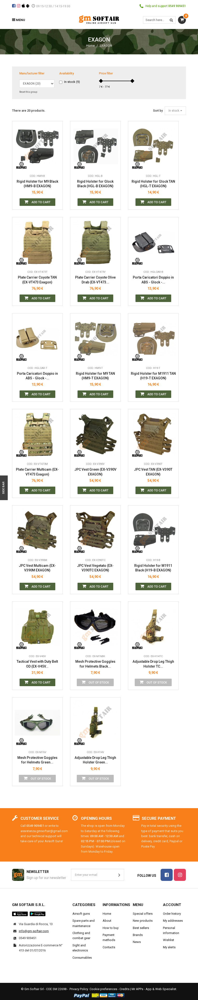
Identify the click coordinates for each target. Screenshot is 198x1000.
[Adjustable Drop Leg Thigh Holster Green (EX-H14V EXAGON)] (95, 722)
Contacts (109, 947)
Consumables (82, 957)
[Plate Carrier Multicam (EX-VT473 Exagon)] (37, 434)
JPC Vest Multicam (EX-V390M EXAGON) (37, 568)
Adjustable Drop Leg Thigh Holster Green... (95, 760)
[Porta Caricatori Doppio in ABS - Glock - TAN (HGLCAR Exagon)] (37, 338)
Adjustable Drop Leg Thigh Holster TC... (153, 664)
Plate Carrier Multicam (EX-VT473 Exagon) (37, 472)
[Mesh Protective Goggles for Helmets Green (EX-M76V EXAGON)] (37, 722)
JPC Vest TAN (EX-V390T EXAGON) (153, 472)
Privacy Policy (79, 989)
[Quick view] (55, 142)
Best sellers (141, 928)
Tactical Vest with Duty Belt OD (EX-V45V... (37, 664)
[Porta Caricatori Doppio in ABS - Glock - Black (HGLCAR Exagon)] (153, 242)
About (107, 920)
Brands (138, 935)
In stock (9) (72, 82)
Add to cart (40, 202)
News (137, 942)
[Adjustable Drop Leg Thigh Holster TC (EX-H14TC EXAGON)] (153, 626)
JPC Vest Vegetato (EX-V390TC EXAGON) (95, 568)
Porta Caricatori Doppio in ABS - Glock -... (153, 279)
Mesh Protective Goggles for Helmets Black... (95, 664)
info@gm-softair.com (34, 931)
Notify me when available (113, 622)
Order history (172, 913)
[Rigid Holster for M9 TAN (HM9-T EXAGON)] (95, 338)
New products (143, 920)
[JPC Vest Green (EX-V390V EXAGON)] (95, 434)
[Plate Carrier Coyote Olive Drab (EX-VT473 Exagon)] (95, 242)
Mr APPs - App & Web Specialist (154, 989)
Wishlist (168, 940)
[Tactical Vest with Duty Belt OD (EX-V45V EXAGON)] (37, 626)
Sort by (158, 110)
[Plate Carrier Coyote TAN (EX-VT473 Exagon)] (37, 242)
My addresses (173, 920)
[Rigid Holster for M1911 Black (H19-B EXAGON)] (153, 530)
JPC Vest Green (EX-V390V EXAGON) (95, 472)
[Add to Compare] (55, 164)
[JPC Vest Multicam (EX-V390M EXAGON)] (37, 530)
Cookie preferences (103, 989)
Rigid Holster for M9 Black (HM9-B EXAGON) (37, 184)
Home (90, 45)
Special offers (143, 913)
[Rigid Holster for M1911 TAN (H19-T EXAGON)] (153, 338)
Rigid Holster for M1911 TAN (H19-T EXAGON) (153, 376)
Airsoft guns (81, 913)
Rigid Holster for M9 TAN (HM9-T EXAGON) (95, 376)
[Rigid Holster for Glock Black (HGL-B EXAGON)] (95, 146)
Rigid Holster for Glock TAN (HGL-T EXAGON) (153, 184)
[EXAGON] (21, 164)
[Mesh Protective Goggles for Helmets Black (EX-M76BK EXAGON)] (95, 626)
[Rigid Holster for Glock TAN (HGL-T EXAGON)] (153, 146)
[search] (171, 19)
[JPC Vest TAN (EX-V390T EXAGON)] (153, 434)
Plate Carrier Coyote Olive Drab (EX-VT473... (95, 279)
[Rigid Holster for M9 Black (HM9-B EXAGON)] (37, 146)
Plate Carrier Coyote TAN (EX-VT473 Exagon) (37, 279)
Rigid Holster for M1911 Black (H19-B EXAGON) (153, 568)
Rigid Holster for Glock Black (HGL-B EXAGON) (95, 184)
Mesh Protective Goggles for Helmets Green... (37, 760)
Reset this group (28, 92)
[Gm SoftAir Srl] (99, 19)
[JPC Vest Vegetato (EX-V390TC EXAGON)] (95, 530)
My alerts (169, 947)
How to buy (111, 928)
